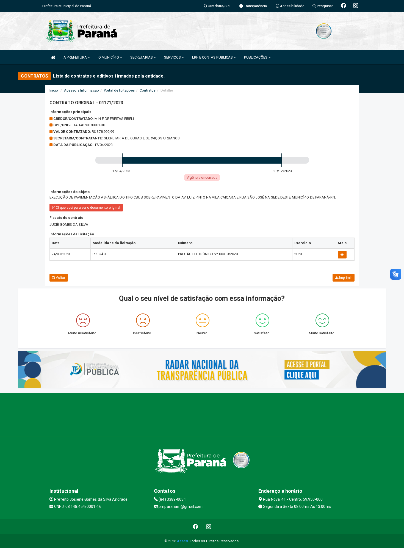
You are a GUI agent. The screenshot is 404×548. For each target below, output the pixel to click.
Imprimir (345, 278)
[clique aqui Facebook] (195, 527)
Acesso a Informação (81, 90)
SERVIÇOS (173, 57)
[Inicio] (53, 57)
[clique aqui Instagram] (209, 527)
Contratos (148, 90)
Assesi (182, 541)
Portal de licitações (119, 90)
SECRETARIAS (142, 57)
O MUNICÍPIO (109, 57)
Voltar (60, 278)
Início (53, 90)
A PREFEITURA (75, 57)
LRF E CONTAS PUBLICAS (213, 57)
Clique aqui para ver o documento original (87, 208)
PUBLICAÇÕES (256, 57)
